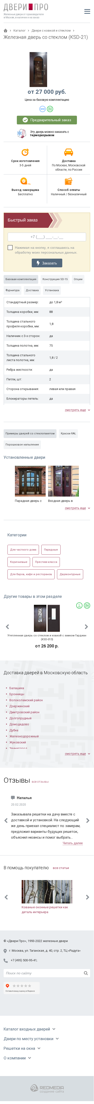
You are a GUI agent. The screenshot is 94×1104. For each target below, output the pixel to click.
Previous (7, 627)
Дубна (13, 730)
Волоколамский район (26, 700)
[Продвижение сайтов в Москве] (47, 1088)
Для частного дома (23, 549)
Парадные (51, 549)
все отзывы (40, 781)
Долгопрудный (20, 718)
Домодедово (19, 724)
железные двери (55, 941)
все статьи (61, 867)
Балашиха (16, 688)
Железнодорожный (24, 736)
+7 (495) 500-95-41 (24, 960)
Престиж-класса (46, 562)
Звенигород (18, 748)
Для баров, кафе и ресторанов (31, 574)
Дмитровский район (24, 712)
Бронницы (16, 694)
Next (87, 627)
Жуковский (17, 742)
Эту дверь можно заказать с (49, 133)
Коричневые (18, 562)
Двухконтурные (70, 574)
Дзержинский (19, 706)
